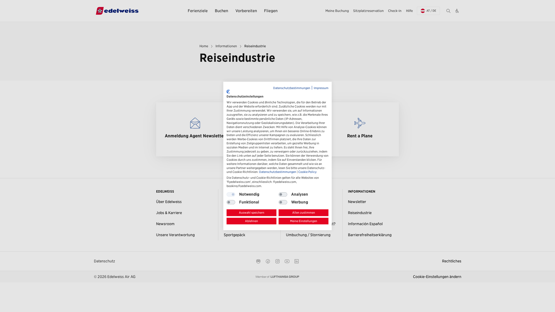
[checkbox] (283, 194)
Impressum (321, 88)
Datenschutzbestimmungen (291, 88)
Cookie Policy (307, 172)
